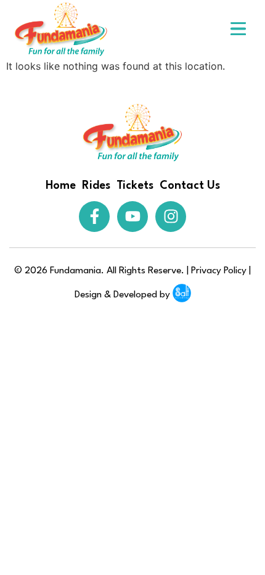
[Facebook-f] (94, 216)
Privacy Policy (219, 271)
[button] (238, 29)
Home (61, 185)
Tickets (134, 185)
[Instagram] (170, 216)
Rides (96, 185)
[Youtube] (132, 216)
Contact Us (190, 185)
